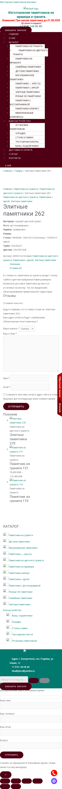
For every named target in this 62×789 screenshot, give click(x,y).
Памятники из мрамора (21, 60)
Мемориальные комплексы (21, 114)
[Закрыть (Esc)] (37, 781)
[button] (27, 46)
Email (6, 387)
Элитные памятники (27, 91)
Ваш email (5, 726)
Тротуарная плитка (27, 141)
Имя (6, 378)
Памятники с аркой (27, 87)
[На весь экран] (16, 781)
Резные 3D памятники (28, 96)
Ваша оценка (11, 328)
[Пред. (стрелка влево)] (5, 786)
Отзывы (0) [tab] (16, 268)
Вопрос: (4, 740)
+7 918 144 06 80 (31, 26)
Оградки (20, 133)
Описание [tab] (15, 264)
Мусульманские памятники (22, 77)
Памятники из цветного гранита (30, 52)
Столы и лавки (24, 137)
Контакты (15, 157)
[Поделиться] (27, 781)
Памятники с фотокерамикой (20, 102)
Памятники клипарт (27, 108)
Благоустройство (12, 610)
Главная (7, 188)
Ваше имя (5, 700)
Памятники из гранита (29, 46)
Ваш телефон (7, 713)
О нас (12, 38)
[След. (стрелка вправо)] (16, 786)
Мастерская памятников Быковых (18, 2)
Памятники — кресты (28, 83)
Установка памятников (19, 126)
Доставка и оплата (20, 149)
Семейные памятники (28, 66)
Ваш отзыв (10, 333)
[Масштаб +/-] (5, 781)
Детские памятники (27, 71)
